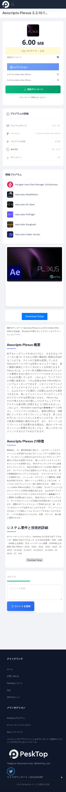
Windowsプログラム (16, 718)
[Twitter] (11, 771)
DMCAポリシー (13, 697)
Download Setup (34, 316)
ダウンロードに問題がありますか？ (33, 97)
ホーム (10, 669)
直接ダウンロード (35, 89)
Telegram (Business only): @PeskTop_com (28, 763)
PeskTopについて (14, 683)
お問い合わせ (13, 676)
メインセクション (16, 707)
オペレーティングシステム (19, 725)
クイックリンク (15, 658)
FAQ (8, 690)
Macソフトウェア (15, 732)
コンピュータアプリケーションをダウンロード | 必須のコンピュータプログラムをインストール (34, 741)
